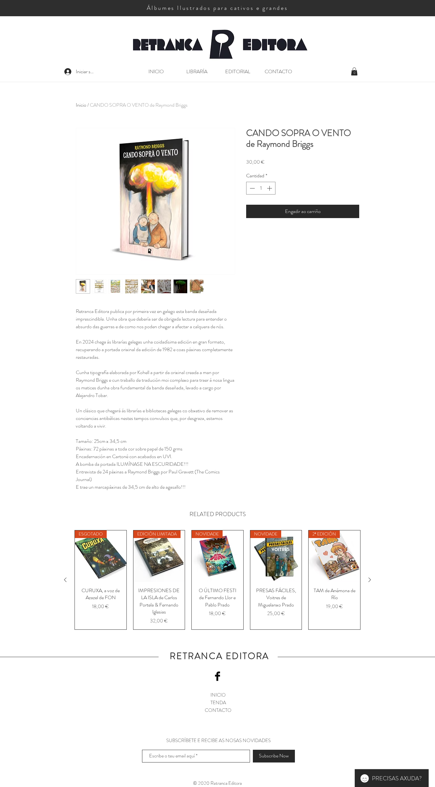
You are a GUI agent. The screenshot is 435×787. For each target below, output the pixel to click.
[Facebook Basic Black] (217, 676)
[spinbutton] (261, 188)
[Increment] (270, 188)
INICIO (218, 694)
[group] (217, 580)
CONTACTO (218, 710)
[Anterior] (65, 580)
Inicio (81, 105)
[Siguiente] (370, 580)
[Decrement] (251, 188)
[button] (354, 71)
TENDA (218, 702)
